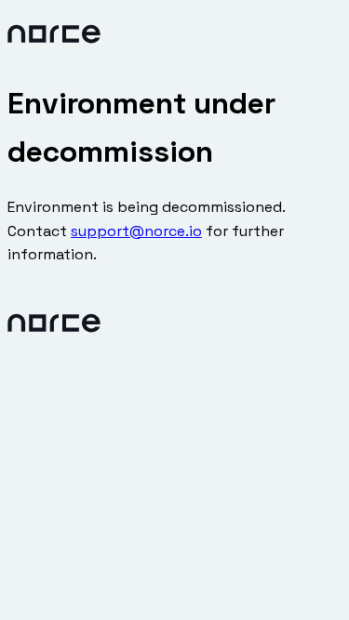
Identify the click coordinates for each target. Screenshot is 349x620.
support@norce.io (136, 231)
